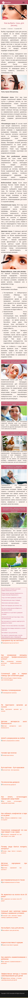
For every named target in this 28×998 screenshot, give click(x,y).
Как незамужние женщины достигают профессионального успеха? (11, 589)
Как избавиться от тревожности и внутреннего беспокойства (14, 467)
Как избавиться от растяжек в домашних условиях (12, 613)
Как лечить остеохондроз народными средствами (14, 798)
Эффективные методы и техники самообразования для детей (14, 975)
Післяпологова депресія (10, 782)
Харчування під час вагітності (12, 640)
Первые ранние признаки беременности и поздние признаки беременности (12, 594)
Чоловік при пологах (9, 753)
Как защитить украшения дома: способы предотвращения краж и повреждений (12, 636)
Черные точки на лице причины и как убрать (13, 625)
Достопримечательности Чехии (13, 880)
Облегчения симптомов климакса (10, 603)
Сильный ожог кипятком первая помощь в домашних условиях (14, 912)
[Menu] (23, 3)
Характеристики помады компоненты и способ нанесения (13, 629)
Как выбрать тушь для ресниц (9, 632)
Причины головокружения (11, 690)
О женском (10, 28)
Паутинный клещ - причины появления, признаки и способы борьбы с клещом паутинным (14, 510)
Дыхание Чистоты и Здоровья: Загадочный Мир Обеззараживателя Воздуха (14, 433)
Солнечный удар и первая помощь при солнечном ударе (14, 674)
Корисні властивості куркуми (12, 942)
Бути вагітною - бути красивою (12, 767)
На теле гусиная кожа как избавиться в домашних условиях (12, 609)
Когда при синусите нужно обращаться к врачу (14, 403)
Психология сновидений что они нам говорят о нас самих (14, 831)
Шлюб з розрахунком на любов (13, 738)
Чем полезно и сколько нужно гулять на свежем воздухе (14, 550)
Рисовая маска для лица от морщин (11, 600)
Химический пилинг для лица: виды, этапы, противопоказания (14, 361)
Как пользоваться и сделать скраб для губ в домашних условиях (13, 622)
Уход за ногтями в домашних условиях (12, 597)
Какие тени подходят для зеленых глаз (12, 605)
